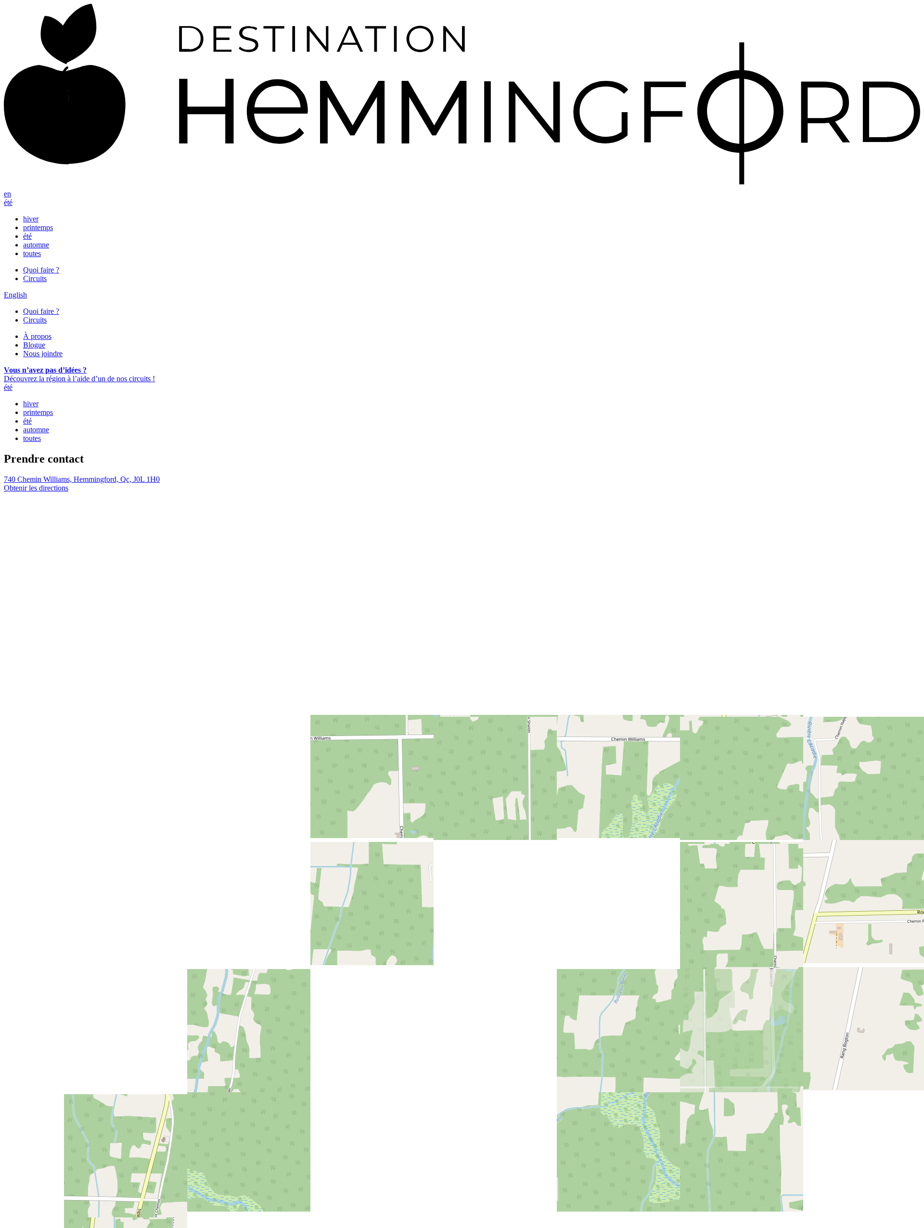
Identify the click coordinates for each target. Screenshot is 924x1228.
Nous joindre (43, 353)
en (7, 194)
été (8, 202)
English (15, 295)
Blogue (34, 345)
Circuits (35, 278)
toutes (32, 253)
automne (36, 245)
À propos (37, 336)
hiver (30, 219)
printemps (38, 227)
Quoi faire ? (41, 270)
